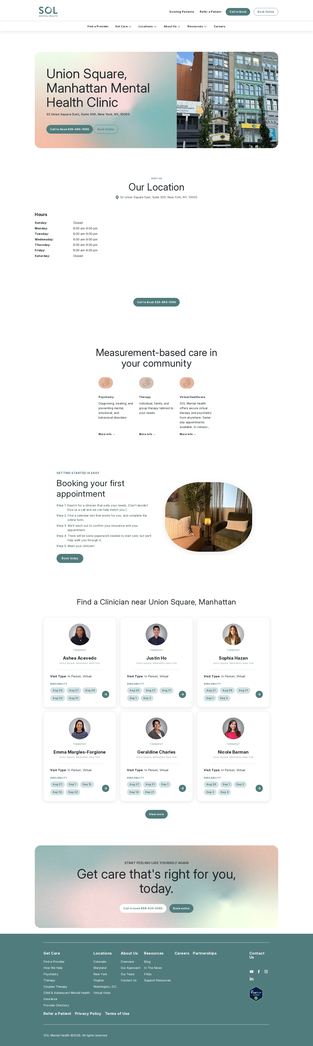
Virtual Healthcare (192, 397)
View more (156, 814)
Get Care (121, 26)
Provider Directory (56, 1005)
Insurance (50, 999)
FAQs (148, 974)
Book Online (266, 11)
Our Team (127, 974)
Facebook (259, 971)
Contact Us (129, 980)
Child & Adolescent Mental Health (66, 993)
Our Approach (130, 968)
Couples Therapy (55, 986)
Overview (127, 961)
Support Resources (157, 980)
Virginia (98, 980)
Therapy (145, 397)
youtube (251, 971)
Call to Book (237, 11)
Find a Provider (98, 26)
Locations (146, 26)
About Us (170, 26)
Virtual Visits (101, 993)
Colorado (99, 961)
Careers (220, 26)
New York (100, 974)
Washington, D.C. (105, 986)
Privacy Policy (88, 1014)
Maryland (99, 968)
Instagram (266, 971)
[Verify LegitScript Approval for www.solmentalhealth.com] (259, 994)
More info (107, 434)
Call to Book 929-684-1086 (69, 129)
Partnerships (205, 953)
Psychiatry (106, 397)
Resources (195, 26)
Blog (147, 961)
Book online (181, 908)
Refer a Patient (210, 11)
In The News (153, 968)
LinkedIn (251, 979)
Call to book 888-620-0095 (143, 908)
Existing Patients (182, 11)
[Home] (48, 12)
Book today (70, 558)
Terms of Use (117, 1014)
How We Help (53, 968)
